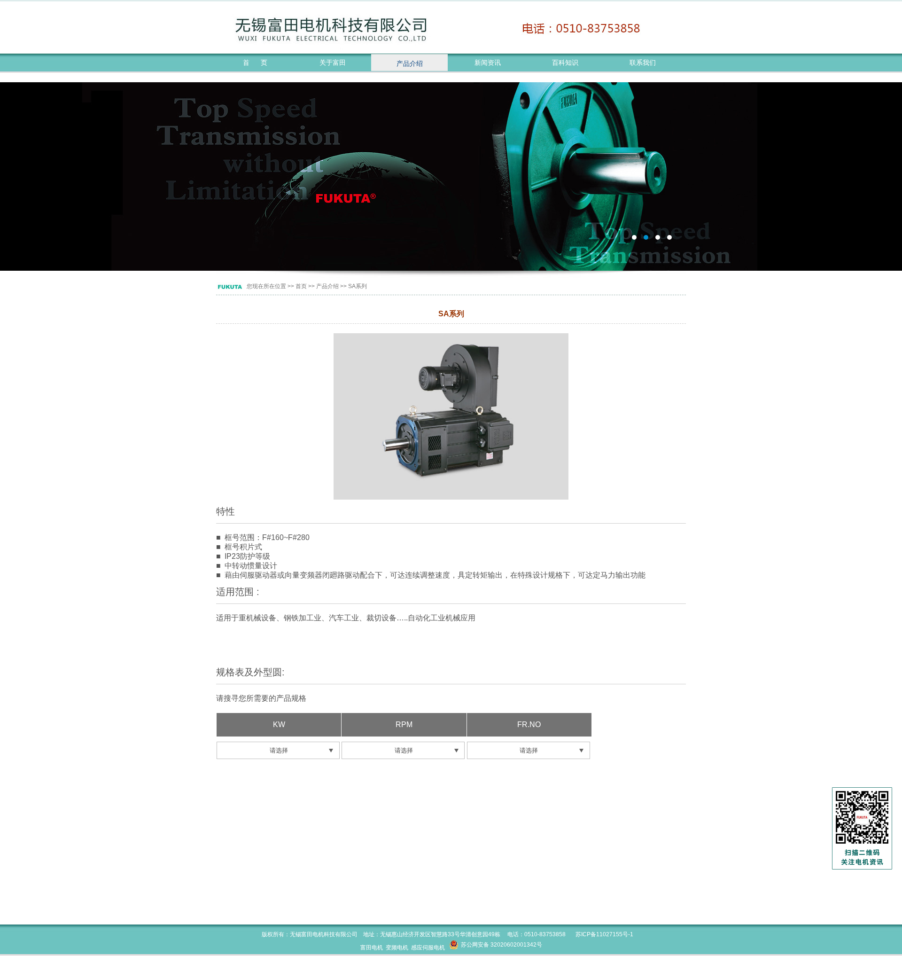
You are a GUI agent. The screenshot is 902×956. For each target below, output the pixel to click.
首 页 (255, 62)
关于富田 (332, 62)
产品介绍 (410, 63)
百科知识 (565, 62)
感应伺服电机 (428, 947)
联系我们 (643, 62)
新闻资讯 (487, 62)
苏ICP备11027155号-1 (604, 934)
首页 (301, 286)
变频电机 (397, 947)
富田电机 (451, 176)
